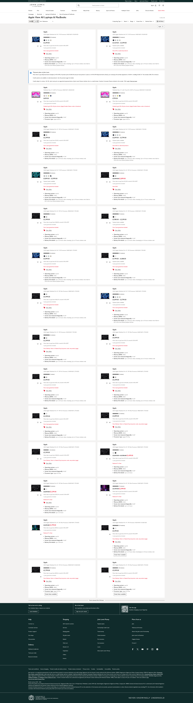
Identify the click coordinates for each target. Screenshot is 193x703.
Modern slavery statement (74, 669)
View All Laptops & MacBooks (66, 14)
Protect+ (134, 643)
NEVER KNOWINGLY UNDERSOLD (37, 1)
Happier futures (136, 639)
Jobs (133, 623)
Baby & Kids (86, 10)
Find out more (133, 81)
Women (30, 10)
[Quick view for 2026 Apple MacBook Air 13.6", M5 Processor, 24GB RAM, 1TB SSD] (110, 141)
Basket (64, 639)
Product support (32, 631)
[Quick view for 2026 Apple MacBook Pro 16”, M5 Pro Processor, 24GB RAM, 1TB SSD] (110, 182)
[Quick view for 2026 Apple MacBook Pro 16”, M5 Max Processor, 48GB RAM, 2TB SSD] (41, 303)
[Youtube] (142, 649)
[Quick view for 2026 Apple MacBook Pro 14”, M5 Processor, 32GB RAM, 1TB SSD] (41, 344)
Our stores (161, 1)
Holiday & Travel (125, 10)
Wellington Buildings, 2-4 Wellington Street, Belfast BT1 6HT (42, 677)
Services (65, 627)
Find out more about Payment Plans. (36, 679)
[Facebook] (133, 649)
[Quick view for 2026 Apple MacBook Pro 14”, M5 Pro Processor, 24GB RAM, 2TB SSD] (41, 383)
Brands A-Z (66, 647)
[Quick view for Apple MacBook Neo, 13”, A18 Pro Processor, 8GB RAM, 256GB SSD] (41, 102)
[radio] (44, 40)
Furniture (62, 10)
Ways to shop (128, 1)
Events (64, 658)
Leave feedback (33, 611)
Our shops (31, 635)
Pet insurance (100, 639)
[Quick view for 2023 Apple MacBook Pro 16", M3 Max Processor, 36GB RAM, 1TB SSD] (41, 495)
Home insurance (101, 635)
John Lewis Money (144, 1)
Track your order (32, 653)
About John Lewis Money (103, 650)
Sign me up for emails (81, 611)
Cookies (93, 669)
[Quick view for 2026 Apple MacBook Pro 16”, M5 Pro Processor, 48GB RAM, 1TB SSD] (41, 223)
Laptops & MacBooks (50, 14)
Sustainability (100, 669)
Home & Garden (50, 10)
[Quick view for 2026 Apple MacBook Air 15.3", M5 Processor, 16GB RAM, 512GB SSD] (110, 46)
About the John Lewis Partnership (140, 631)
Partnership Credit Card (103, 627)
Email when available (120, 555)
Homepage (31, 14)
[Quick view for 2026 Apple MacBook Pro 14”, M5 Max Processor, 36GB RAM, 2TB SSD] (110, 344)
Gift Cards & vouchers (68, 623)
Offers (64, 654)
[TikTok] (157, 649)
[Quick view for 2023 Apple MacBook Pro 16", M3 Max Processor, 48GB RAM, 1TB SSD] (110, 459)
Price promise (31, 639)
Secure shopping (44, 669)
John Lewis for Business (138, 635)
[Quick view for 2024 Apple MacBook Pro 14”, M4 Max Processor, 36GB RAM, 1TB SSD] (110, 577)
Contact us (31, 623)
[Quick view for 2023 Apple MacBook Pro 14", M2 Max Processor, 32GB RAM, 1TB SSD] (41, 534)
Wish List (65, 643)
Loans (98, 647)
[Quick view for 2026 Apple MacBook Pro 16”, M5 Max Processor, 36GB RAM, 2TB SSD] (110, 383)
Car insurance (100, 643)
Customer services (33, 627)
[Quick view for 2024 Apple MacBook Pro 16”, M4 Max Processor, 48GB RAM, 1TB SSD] (110, 422)
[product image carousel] (36, 39)
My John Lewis (154, 1)
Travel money (100, 631)
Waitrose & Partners (137, 627)
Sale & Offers (161, 10)
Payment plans (100, 623)
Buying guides (66, 631)
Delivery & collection (33, 649)
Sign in (152, 5)
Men (38, 10)
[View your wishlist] (159, 5)
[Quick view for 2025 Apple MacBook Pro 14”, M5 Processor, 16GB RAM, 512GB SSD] (110, 534)
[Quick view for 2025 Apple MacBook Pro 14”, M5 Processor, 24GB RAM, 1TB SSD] (110, 223)
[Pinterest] (147, 649)
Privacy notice (86, 669)
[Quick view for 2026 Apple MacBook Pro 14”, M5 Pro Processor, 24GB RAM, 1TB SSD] (41, 141)
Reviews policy (115, 669)
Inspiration (65, 650)
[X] (137, 649)
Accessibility (108, 669)
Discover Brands (149, 10)
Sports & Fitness (110, 10)
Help (136, 1)
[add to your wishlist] (38, 46)
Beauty (98, 10)
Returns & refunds (32, 656)
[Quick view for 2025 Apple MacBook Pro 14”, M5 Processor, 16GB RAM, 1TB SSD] (110, 262)
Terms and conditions (33, 669)
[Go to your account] (155, 5)
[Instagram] (152, 649)
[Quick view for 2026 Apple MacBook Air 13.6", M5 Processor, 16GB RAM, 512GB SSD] (41, 46)
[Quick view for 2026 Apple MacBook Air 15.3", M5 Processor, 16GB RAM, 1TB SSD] (110, 303)
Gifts (137, 10)
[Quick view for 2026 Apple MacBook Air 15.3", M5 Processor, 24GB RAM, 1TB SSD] (41, 182)
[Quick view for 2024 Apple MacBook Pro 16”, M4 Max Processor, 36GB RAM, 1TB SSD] (41, 459)
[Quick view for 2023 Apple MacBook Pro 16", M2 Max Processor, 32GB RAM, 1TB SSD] (110, 495)
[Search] (78, 5)
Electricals (74, 10)
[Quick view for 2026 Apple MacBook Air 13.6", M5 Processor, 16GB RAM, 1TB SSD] (41, 262)
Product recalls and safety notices (58, 669)
